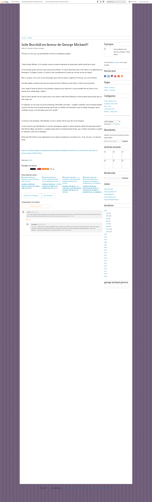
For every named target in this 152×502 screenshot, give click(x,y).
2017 (105, 255)
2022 (105, 242)
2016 (105, 258)
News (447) (107, 106)
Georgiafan (116, 62)
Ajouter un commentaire (36, 206)
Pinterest (115, 76)
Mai (107, 221)
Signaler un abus (77, 488)
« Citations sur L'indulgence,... (31, 195)
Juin (107, 218)
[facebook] (97, 2)
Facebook (105, 76)
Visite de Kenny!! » (48, 195)
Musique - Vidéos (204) (110, 111)
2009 (105, 276)
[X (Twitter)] (100, 2)
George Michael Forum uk (111, 199)
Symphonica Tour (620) (110, 104)
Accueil (23, 38)
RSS (122, 76)
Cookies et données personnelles (95, 488)
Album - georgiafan (109, 90)
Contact (30, 38)
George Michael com (110, 197)
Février (108, 229)
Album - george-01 (109, 87)
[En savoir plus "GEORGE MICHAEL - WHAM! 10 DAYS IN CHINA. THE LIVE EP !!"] (108, 155)
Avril (107, 224)
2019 (105, 250)
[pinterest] (103, 2)
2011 (105, 271)
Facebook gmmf (108, 189)
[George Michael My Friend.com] (108, 52)
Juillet (107, 216)
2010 (105, 274)
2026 (105, 210)
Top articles (65, 488)
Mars (107, 226)
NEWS (30, 160)
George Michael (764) (110, 101)
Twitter (108, 76)
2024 (105, 237)
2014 (105, 263)
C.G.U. (84, 488)
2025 (105, 234)
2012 (105, 268)
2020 (105, 247)
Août (107, 213)
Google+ (119, 76)
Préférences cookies (108, 488)
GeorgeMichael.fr (109, 194)
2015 (105, 260)
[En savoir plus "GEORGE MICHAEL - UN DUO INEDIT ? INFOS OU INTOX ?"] (117, 164)
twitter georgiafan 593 (110, 192)
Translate (117, 124)
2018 (105, 253)
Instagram (112, 76)
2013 (105, 266)
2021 (105, 245)
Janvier (108, 231)
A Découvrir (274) (109, 109)
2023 (105, 239)
